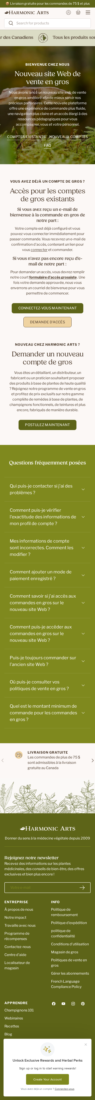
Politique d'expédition (69, 923)
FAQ (47, 145)
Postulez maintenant (47, 425)
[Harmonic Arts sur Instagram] (73, 1004)
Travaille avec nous (20, 925)
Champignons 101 (19, 1010)
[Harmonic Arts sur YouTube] (63, 1004)
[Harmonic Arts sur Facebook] (54, 1004)
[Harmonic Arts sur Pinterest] (83, 1004)
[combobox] (47, 23)
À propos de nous (18, 909)
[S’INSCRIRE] (82, 887)
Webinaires (13, 1018)
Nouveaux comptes (68, 137)
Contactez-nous (17, 947)
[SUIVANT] (92, 760)
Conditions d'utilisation (70, 944)
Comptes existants (26, 137)
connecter (39, 250)
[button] (78, 12)
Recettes (11, 1026)
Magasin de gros (64, 952)
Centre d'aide (15, 955)
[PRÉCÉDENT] (2, 760)
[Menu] (86, 12)
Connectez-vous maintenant (47, 308)
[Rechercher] (8, 23)
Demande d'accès (47, 322)
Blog (8, 1034)
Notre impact (15, 917)
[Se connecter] (68, 12)
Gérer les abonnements (70, 973)
